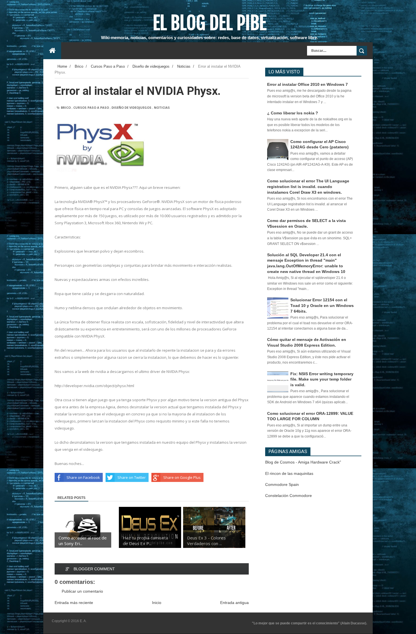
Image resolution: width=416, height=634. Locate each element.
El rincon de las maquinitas (289, 473)
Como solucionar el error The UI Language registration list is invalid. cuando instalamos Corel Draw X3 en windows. (308, 186)
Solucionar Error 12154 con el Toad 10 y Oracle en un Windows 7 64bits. (322, 305)
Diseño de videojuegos (131, 107)
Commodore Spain (282, 484)
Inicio (156, 602)
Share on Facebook (83, 477)
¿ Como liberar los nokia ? (292, 113)
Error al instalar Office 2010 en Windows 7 (307, 84)
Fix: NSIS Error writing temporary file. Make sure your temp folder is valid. (321, 379)
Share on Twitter (131, 477)
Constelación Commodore (288, 495)
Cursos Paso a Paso (91, 107)
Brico (66, 107)
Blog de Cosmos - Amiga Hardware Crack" (303, 462)
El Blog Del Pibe (209, 23)
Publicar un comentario (82, 591)
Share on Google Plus (182, 477)
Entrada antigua (234, 602)
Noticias (162, 107)
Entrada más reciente (74, 602)
